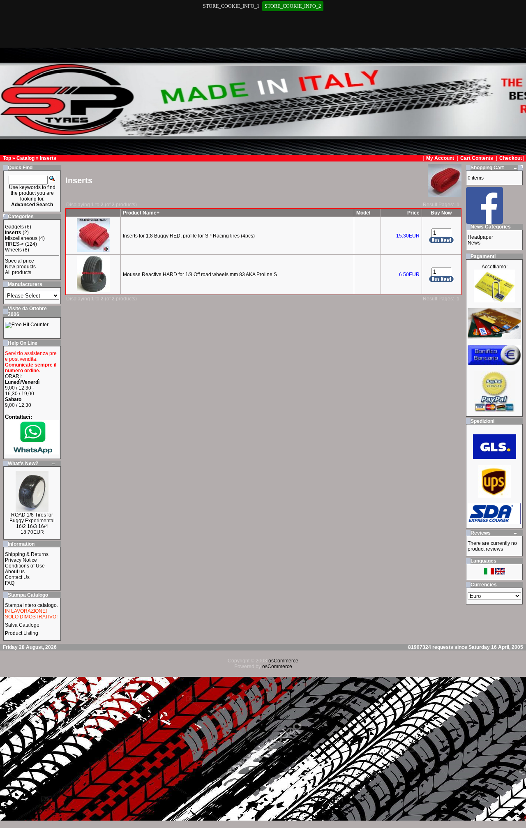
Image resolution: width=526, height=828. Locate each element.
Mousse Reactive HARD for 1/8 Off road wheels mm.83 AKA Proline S (200, 274)
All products (18, 272)
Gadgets (14, 227)
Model (363, 213)
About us (15, 571)
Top (7, 158)
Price (413, 213)
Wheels (13, 250)
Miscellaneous (21, 238)
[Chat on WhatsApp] (32, 453)
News (474, 243)
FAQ (9, 583)
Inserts (48, 158)
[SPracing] (484, 221)
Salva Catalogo (22, 625)
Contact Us (17, 577)
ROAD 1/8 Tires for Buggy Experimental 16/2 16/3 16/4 (32, 520)
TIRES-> (14, 244)
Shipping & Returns (26, 554)
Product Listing (21, 633)
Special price (19, 261)
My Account (440, 158)
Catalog (25, 158)
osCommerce (283, 661)
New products (20, 267)
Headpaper (480, 237)
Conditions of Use (25, 566)
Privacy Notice (21, 560)
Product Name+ (141, 213)
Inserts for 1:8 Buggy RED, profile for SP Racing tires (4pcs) (189, 236)
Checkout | (512, 158)
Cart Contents (476, 158)
